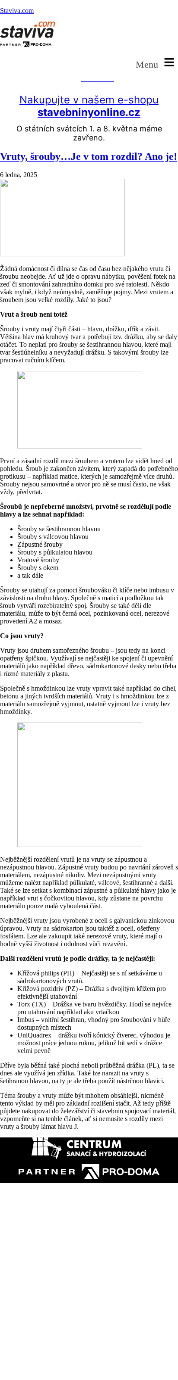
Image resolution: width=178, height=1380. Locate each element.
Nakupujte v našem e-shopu (89, 105)
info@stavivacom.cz (46, 1309)
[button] (157, 62)
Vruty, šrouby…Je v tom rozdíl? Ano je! (88, 156)
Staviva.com (17, 10)
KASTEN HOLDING (61, 1323)
